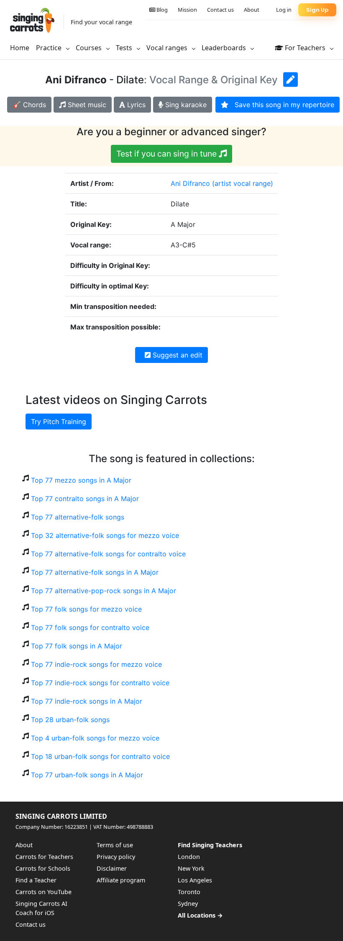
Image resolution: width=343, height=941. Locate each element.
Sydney (188, 904)
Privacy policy (116, 857)
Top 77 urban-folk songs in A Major (87, 775)
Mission (187, 9)
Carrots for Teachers (44, 857)
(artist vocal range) (242, 183)
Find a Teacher (35, 880)
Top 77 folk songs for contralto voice (90, 627)
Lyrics (135, 104)
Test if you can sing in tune (167, 154)
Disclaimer (112, 868)
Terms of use (115, 845)
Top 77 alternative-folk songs (77, 517)
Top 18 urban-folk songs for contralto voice (100, 756)
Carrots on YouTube (43, 892)
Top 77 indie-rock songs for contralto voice (100, 683)
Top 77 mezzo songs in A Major (81, 480)
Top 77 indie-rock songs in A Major (86, 701)
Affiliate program (121, 880)
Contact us (220, 9)
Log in (284, 9)
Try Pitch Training (58, 421)
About (251, 9)
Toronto (189, 892)
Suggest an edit (176, 355)
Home (19, 47)
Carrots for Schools (42, 868)
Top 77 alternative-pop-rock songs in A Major (103, 590)
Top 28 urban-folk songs (70, 719)
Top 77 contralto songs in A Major (85, 498)
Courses (89, 47)
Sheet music (86, 104)
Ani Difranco (190, 183)
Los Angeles (195, 880)
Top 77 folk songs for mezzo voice (86, 609)
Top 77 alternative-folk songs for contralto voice (108, 554)
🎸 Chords (29, 104)
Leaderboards (225, 47)
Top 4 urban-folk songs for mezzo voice (95, 738)
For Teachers (305, 47)
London (189, 857)
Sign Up (317, 10)
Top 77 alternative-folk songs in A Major (95, 572)
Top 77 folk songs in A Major (76, 646)
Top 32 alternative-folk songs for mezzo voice (105, 535)
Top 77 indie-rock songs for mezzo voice (96, 664)
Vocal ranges (167, 47)
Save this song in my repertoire (281, 104)
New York (191, 868)
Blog (161, 9)
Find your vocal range (101, 22)
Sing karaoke (185, 104)
